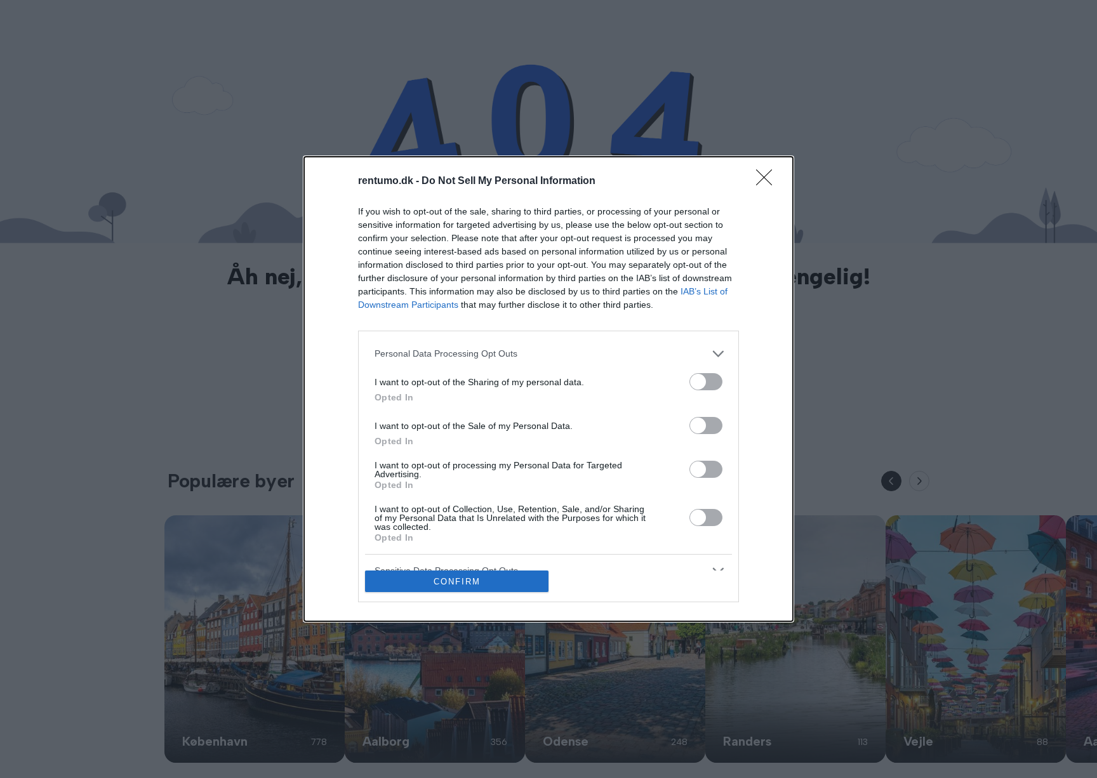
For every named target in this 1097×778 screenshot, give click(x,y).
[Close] (768, 181)
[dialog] (548, 389)
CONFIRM (457, 581)
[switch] (705, 381)
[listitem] (548, 353)
